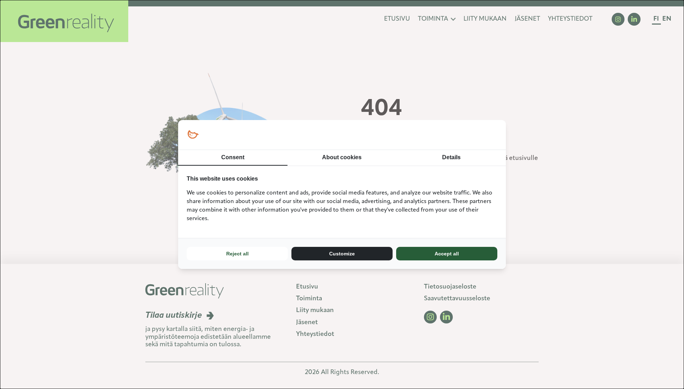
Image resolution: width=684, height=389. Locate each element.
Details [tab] (451, 157)
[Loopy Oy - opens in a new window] (193, 135)
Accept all (447, 253)
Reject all (237, 253)
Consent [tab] (232, 157)
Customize (342, 253)
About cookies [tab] (342, 157)
